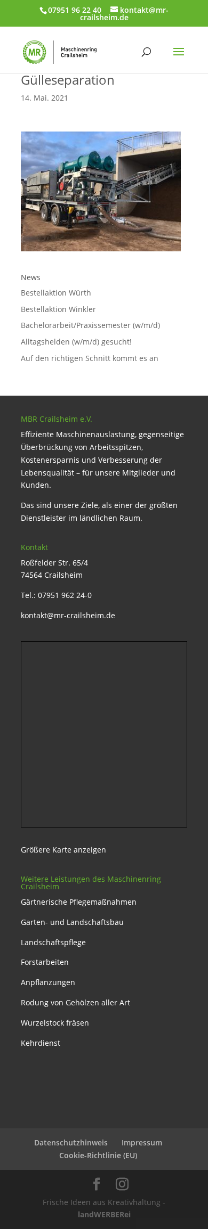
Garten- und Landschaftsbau (72, 922)
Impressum (142, 1142)
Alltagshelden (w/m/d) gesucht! (76, 342)
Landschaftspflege (53, 942)
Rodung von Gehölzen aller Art (75, 1002)
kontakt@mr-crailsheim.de (68, 615)
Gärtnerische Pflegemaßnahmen (79, 902)
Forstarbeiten (45, 962)
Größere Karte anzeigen (63, 850)
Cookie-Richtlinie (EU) (98, 1155)
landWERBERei (104, 1214)
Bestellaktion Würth (56, 293)
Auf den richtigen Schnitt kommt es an (89, 358)
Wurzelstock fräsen (55, 1023)
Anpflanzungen (48, 982)
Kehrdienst (40, 1043)
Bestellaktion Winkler (58, 309)
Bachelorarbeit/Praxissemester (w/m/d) (90, 325)
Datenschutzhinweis (71, 1142)
